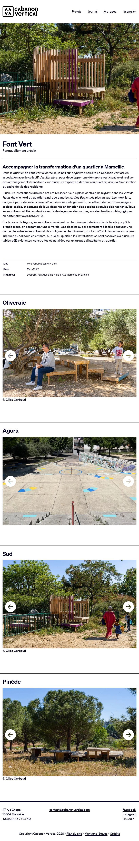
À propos (110, 11)
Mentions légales (96, 833)
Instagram (129, 814)
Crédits (115, 833)
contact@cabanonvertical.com (69, 809)
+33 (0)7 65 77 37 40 (17, 819)
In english (129, 11)
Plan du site (74, 833)
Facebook (129, 809)
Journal (92, 11)
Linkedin (128, 819)
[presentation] (10, 355)
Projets (77, 11)
